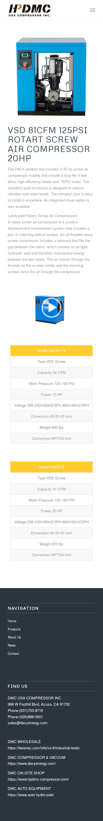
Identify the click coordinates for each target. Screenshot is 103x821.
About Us (14, 637)
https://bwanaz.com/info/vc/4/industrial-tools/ (44, 747)
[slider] (42, 329)
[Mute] (91, 329)
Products (14, 629)
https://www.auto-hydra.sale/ (31, 794)
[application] (51, 308)
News (12, 645)
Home (12, 620)
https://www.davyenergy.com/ (32, 763)
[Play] (11, 329)
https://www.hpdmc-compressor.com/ (38, 779)
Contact (13, 653)
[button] (52, 308)
